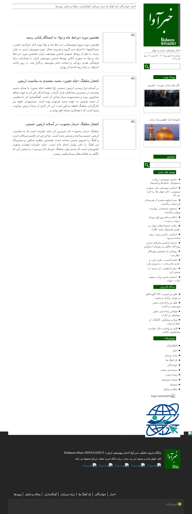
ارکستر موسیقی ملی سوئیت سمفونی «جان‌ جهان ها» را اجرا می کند (163, 191)
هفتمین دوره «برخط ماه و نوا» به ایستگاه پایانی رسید (62, 37)
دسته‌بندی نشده (169, 369)
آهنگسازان (171, 345)
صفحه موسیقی (169, 379)
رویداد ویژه (171, 374)
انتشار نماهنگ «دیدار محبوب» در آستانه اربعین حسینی (62, 124)
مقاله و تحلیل (170, 389)
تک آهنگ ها (171, 360)
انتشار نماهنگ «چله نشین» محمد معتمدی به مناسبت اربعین (58, 81)
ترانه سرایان (170, 355)
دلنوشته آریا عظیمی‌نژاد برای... (164, 119)
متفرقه (173, 384)
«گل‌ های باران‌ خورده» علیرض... (163, 85)
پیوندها (17, 494)
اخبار (175, 350)
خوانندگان (172, 365)
